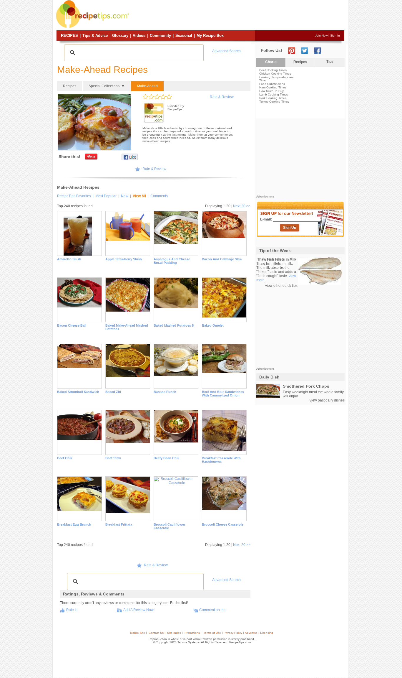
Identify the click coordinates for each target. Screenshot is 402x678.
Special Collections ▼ (107, 86)
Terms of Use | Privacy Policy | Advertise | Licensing (238, 632)
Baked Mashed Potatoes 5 (174, 325)
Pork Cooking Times (272, 98)
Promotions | (193, 632)
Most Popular (106, 196)
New (124, 196)
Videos (139, 35)
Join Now (321, 35)
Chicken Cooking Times (275, 73)
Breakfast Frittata (118, 524)
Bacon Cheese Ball (71, 325)
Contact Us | (157, 632)
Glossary (120, 35)
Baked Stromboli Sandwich (78, 392)
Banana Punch (165, 392)
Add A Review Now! (139, 610)
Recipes (69, 35)
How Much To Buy (271, 91)
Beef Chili (64, 458)
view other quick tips (281, 286)
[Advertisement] (237, 15)
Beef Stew (113, 458)
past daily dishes (331, 400)
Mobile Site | (138, 632)
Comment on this (212, 610)
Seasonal (183, 35)
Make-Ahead (147, 86)
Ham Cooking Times (272, 87)
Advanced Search (226, 51)
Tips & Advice (95, 35)
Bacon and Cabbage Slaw (222, 259)
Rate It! (71, 610)
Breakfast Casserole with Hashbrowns (221, 459)
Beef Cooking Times (273, 70)
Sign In (335, 35)
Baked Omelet (213, 325)
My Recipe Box (210, 35)
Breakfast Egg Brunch (74, 524)
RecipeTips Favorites (74, 196)
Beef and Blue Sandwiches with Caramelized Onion (223, 393)
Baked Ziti (113, 392)
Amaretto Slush (69, 259)
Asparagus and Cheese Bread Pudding (172, 260)
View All (139, 196)
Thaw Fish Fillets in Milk (276, 259)
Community (160, 35)
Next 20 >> (241, 206)
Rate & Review (222, 97)
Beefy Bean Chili (166, 458)
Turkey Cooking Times (274, 101)
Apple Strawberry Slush (123, 259)
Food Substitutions (272, 83)
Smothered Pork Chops (306, 386)
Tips (329, 62)
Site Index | (175, 632)
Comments (159, 196)
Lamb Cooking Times (273, 94)
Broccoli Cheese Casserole (222, 524)
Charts (271, 62)
